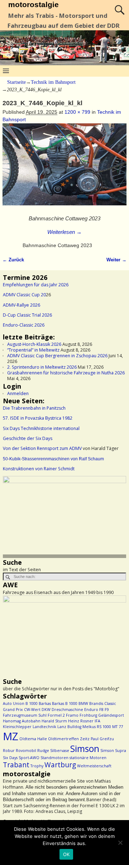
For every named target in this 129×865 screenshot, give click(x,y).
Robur (9, 750)
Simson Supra (113, 750)
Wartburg (60, 764)
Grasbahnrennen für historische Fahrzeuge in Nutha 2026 (66, 373)
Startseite (16, 82)
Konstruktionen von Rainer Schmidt (39, 469)
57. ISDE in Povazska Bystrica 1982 (37, 418)
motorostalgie (33, 4)
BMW (83, 703)
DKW (46, 709)
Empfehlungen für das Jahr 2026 (35, 285)
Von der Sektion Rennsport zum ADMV (42, 448)
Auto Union (13, 703)
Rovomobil (26, 750)
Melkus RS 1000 (96, 726)
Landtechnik (44, 726)
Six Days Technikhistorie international (41, 428)
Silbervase (59, 750)
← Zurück (13, 259)
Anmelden (18, 393)
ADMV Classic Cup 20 (24, 295)
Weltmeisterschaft (94, 765)
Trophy (36, 765)
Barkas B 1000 (64, 703)
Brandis (96, 703)
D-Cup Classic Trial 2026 (27, 315)
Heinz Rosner (81, 720)
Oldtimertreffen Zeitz (69, 738)
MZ (10, 736)
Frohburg (88, 715)
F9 (107, 709)
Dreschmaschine (67, 709)
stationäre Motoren (88, 757)
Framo (72, 715)
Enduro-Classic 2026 (23, 325)
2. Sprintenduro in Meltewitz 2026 (42, 367)
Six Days (10, 757)
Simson (84, 748)
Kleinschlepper (17, 726)
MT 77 (117, 726)
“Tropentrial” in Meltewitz (33, 350)
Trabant (16, 764)
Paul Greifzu (102, 738)
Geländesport (111, 715)
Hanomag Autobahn (21, 720)
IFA (97, 720)
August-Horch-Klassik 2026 (34, 344)
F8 (101, 709)
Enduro (91, 709)
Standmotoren (54, 757)
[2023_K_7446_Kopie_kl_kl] (64, 168)
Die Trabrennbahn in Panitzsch (34, 408)
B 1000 (31, 703)
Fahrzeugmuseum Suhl (25, 715)
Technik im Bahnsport (53, 82)
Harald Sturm (54, 720)
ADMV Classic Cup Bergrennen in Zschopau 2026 (57, 356)
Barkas (45, 703)
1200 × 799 (77, 112)
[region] (64, 517)
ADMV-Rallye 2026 (21, 305)
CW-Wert (32, 709)
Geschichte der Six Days (27, 438)
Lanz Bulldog (69, 726)
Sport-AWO (29, 757)
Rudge (43, 750)
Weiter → (116, 259)
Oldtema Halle (33, 738)
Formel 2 (56, 715)
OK (66, 854)
